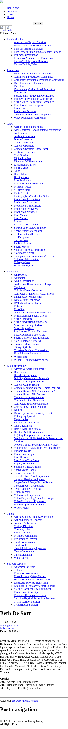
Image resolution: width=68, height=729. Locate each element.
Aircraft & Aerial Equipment (29, 368)
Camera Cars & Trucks (26, 384)
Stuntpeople (20, 545)
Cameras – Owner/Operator (29, 397)
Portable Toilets (22, 450)
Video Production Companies (30, 117)
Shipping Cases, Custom (27, 466)
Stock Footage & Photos (27, 340)
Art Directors (21, 133)
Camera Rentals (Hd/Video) (29, 394)
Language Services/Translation (31, 582)
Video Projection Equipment (29, 504)
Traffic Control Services (27, 601)
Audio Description (24, 280)
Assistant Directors (24, 136)
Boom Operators (23, 139)
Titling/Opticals (22, 347)
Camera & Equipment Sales (29, 381)
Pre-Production (15, 39)
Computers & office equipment (31, 403)
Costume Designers (24, 151)
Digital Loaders (22, 158)
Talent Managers (23, 554)
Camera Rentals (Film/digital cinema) (34, 390)
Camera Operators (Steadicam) (31, 148)
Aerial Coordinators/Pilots (28, 126)
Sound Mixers (21, 246)
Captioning (20, 287)
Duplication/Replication (27, 299)
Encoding (19, 309)
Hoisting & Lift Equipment (29, 431)
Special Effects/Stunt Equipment (32, 476)
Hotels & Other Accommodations (32, 579)
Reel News (13, 7)
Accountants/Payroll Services (30, 42)
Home (10, 17)
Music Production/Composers (30, 321)
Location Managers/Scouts (28, 183)
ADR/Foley (20, 274)
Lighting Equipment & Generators (33, 435)
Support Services (16, 563)
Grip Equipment (23, 425)
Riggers (18, 221)
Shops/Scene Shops (25, 469)
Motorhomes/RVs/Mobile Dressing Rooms (37, 447)
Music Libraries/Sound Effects (30, 315)
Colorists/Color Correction (28, 290)
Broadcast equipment (25, 375)
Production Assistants (25, 202)
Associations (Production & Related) (34, 45)
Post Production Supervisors (29, 334)
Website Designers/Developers (31, 359)
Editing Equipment (24, 416)
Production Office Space (27, 592)
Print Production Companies (29, 105)
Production (13, 70)
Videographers (22, 262)
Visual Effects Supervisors (28, 353)
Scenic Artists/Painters (26, 224)
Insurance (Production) (26, 54)
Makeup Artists (22, 186)
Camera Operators (24, 145)
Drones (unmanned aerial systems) (33, 413)
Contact (11, 14)
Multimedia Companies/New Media (33, 312)
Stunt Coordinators (24, 541)
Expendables (21, 419)
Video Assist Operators (26, 259)
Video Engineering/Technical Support (34, 498)
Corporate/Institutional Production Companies (39, 79)
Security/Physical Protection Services (34, 598)
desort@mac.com (9, 625)
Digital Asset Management (28, 296)
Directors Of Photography (28, 161)
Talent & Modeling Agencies (30, 548)
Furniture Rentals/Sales (26, 422)
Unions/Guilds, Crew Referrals (31, 61)
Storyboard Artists (24, 252)
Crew (10, 123)
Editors (18, 306)
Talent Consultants (24, 551)
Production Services (25, 111)
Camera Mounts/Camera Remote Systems (37, 387)
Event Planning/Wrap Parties (30, 576)
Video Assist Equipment (27, 495)
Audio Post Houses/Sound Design (33, 284)
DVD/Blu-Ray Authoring (28, 303)
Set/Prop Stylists (23, 243)
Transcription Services (26, 604)
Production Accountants (27, 199)
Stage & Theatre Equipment (29, 479)
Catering (18, 570)
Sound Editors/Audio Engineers (31, 337)
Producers (19, 108)
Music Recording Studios (28, 325)
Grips (17, 170)
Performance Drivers (25, 538)
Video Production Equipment (30, 501)
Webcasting (20, 356)
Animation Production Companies (32, 73)
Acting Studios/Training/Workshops (33, 516)
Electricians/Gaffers (25, 164)
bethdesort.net (7, 628)
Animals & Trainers (25, 523)
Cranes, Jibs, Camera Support (30, 406)
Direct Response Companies (29, 82)
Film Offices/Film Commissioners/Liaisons (37, 51)
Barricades (20, 372)
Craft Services (21, 155)
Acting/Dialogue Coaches (28, 519)
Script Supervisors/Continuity (30, 227)
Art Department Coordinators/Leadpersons (37, 129)
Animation (20, 277)
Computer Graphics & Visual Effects (34, 293)
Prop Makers (21, 215)
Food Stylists (21, 167)
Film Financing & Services (28, 48)
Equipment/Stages (17, 365)
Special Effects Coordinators (29, 249)
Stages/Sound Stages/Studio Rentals (34, 482)
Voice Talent (21, 557)
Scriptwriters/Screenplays (28, 230)
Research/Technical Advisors (30, 595)
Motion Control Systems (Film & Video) (36, 444)
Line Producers (22, 180)
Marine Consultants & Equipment (32, 588)
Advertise (12, 10)
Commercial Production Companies (33, 76)
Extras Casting (22, 532)
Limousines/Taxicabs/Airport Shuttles (34, 585)
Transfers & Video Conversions (31, 350)
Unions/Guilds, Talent (26, 64)
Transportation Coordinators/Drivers (34, 256)
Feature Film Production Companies (34, 95)
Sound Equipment (24, 472)
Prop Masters (21, 218)
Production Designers (26, 208)
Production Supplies (25, 454)
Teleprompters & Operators (29, 485)
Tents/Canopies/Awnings (27, 488)
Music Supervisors (24, 328)
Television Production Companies (32, 114)
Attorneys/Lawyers (24, 566)
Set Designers (21, 237)
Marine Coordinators (25, 535)
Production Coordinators (27, 205)
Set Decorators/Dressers (27, 233)
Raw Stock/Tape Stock (26, 460)
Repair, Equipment (24, 463)
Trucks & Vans (22, 491)
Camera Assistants (24, 142)
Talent (10, 513)
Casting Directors (23, 526)
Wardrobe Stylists (23, 265)
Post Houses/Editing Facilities (30, 331)
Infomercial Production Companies (33, 98)
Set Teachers (21, 240)
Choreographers (23, 529)
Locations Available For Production (33, 58)
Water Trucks (21, 507)
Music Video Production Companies (34, 101)
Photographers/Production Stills (31, 196)
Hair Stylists (20, 174)
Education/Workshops (26, 573)
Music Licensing (23, 318)
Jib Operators (21, 177)
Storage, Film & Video (26, 344)
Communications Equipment (29, 400)
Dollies (18, 409)
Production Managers (25, 211)
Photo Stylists (21, 192)
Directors (19, 86)
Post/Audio (13, 271)
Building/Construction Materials (31, 378)
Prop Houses (21, 457)
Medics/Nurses (22, 189)
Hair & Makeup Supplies (27, 428)
